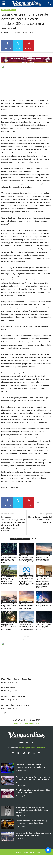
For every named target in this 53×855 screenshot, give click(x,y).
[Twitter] (34, 753)
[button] (26, 657)
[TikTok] (29, 753)
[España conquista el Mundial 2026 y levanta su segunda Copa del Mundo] (7, 824)
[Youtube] (39, 753)
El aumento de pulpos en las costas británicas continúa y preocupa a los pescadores (9, 606)
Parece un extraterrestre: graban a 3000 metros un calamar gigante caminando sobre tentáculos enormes (13, 524)
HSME (3, 700)
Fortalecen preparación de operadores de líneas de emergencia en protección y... (33, 779)
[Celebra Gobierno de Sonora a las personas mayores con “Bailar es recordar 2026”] (7, 768)
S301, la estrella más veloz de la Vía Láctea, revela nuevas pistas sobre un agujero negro (26, 558)
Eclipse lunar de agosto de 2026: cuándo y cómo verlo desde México (43, 627)
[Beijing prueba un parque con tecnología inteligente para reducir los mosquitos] (9, 617)
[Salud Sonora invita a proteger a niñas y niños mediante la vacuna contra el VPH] (7, 793)
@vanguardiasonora (26, 723)
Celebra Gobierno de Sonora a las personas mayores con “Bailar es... (31, 765)
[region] (26, 60)
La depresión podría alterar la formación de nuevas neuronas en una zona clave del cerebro (9, 559)
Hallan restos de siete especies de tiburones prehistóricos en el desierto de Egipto (26, 606)
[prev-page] (25, 635)
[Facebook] (13, 753)
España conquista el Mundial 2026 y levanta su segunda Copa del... (31, 821)
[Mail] (24, 753)
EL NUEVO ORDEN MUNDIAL (13, 696)
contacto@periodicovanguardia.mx (32, 748)
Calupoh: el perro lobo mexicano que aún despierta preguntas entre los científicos (43, 558)
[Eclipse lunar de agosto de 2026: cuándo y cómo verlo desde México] (44, 617)
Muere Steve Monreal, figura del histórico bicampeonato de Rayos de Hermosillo (32, 810)
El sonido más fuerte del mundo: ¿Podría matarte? (40, 520)
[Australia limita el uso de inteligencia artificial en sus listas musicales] (44, 597)
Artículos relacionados (20, 539)
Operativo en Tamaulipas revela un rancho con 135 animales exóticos (8, 580)
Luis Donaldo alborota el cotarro (15, 705)
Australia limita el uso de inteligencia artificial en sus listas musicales (43, 605)
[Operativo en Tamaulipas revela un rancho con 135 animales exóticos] (9, 571)
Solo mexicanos (8, 687)
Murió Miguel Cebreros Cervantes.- (16, 679)
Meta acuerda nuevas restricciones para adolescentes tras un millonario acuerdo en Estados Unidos (26, 581)
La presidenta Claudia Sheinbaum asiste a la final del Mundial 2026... (33, 834)
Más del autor (36, 539)
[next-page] (28, 635)
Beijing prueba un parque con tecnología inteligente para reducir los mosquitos (9, 627)
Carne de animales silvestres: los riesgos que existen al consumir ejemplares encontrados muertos (26, 628)
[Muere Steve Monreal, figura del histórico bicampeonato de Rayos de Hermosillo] (7, 811)
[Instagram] (18, 753)
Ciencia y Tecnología (9, 10)
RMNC (6, 32)
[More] (38, 45)
